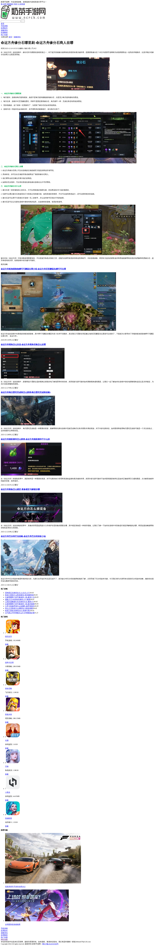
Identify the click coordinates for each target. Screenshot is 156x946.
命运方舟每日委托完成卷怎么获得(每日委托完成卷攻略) (26, 392)
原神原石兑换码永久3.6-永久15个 (17, 593)
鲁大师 (3, 4)
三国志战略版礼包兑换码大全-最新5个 (19, 602)
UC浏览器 (21, 4)
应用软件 (4, 28)
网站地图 (4, 939)
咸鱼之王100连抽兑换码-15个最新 (17, 599)
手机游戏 (4, 26)
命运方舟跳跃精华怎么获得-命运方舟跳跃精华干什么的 (25, 439)
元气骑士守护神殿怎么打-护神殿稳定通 (19, 613)
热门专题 (4, 35)
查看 (6, 644)
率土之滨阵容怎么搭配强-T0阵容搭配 (19, 608)
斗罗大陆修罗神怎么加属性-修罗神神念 (19, 606)
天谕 (6, 766)
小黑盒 (7, 792)
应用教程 (4, 32)
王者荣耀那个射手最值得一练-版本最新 (19, 604)
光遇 (6, 740)
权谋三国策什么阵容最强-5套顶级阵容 (19, 595)
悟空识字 (8, 636)
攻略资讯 (4, 30)
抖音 (15, 4)
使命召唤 (8, 688)
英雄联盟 (8, 818)
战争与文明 (9, 662)
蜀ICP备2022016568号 (50, 944)
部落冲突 (8, 714)
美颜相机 (9, 4)
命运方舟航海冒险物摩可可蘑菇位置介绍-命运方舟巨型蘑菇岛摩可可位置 (33, 269)
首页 (2, 23)
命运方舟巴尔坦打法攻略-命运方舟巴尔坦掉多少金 (23, 536)
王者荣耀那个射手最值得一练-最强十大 (19, 597)
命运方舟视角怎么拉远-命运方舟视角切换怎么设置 (23, 344)
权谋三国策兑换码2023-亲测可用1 (17, 610)
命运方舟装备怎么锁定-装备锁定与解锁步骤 (20, 489)
